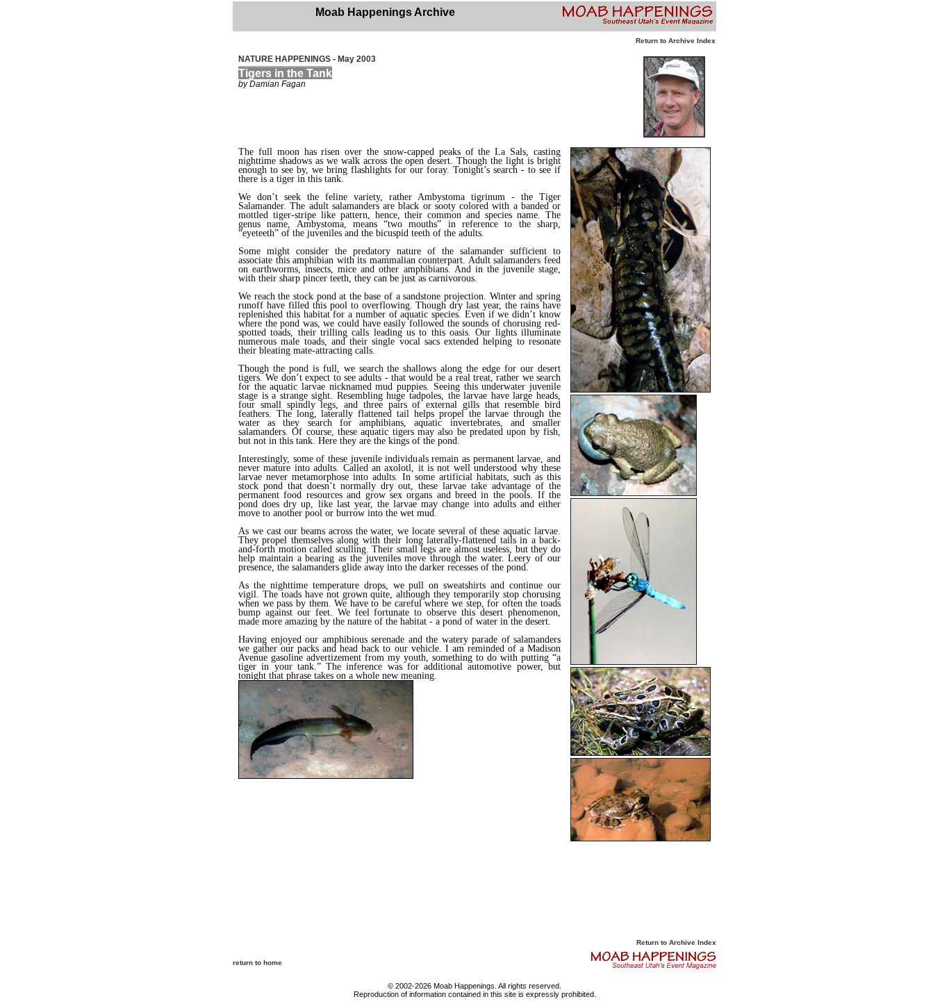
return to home (257, 962)
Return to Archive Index (676, 40)
